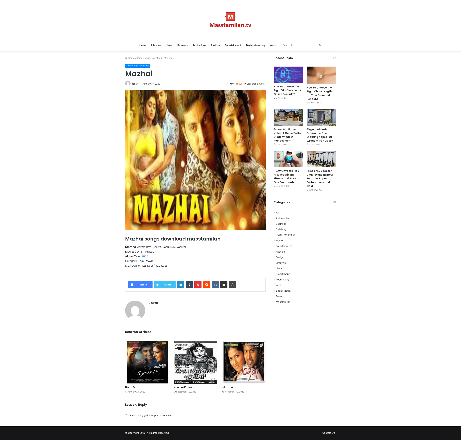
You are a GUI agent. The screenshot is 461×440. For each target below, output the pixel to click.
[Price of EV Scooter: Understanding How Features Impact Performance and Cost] (321, 159)
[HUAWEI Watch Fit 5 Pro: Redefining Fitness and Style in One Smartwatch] (288, 159)
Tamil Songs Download (149, 57)
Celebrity (281, 229)
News (169, 45)
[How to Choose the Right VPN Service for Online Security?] (288, 75)
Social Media (283, 290)
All (277, 212)
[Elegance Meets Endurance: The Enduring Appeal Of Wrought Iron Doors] (321, 117)
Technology (199, 45)
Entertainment (233, 45)
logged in (145, 415)
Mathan (227, 387)
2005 (145, 256)
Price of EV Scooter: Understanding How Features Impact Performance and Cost (320, 178)
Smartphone (283, 274)
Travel (279, 296)
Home (142, 45)
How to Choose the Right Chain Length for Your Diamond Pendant (319, 93)
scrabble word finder (174, 433)
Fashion (215, 45)
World (273, 45)
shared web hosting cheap (180, 433)
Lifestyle (156, 45)
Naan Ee (130, 387)
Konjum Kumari (184, 387)
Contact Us (328, 432)
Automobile (282, 218)
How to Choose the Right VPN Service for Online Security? (287, 90)
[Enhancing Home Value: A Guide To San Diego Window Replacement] (288, 117)
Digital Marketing (255, 45)
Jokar (135, 83)
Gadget (280, 257)
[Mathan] (244, 362)
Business (182, 45)
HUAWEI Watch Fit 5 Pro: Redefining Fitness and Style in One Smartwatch (286, 176)
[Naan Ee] (146, 362)
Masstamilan (283, 301)
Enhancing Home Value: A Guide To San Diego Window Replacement (288, 135)
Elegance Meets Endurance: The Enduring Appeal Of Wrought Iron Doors (320, 135)
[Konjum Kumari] (195, 362)
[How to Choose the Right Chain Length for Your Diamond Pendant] (321, 75)
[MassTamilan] (230, 19)
